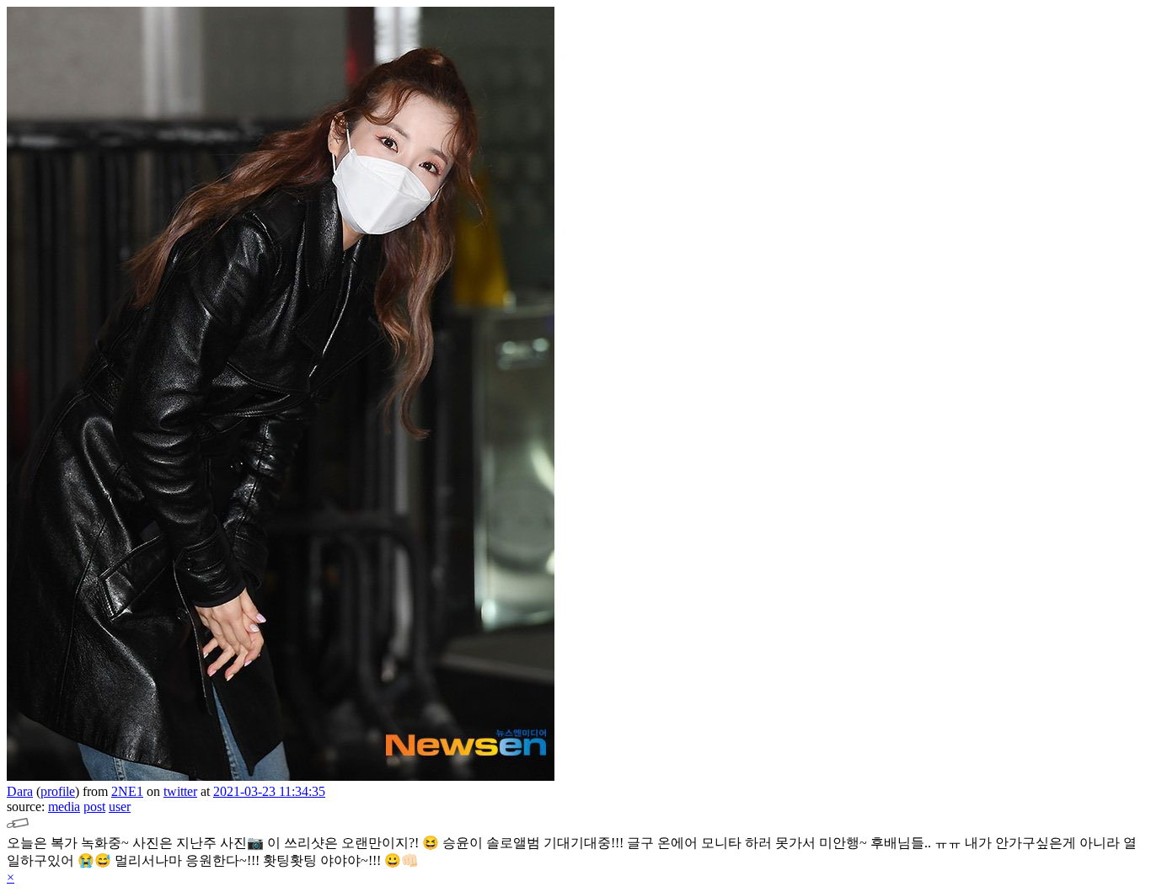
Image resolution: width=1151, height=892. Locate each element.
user (120, 806)
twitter (180, 791)
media (64, 806)
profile (57, 791)
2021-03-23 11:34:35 (269, 791)
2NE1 (127, 791)
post (94, 806)
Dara (20, 791)
